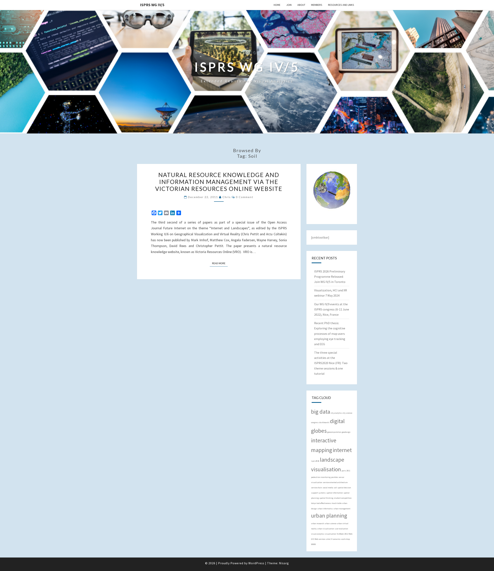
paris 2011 (346, 470)
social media (328, 487)
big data (320, 411)
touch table (337, 503)
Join (289, 5)
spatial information (334, 493)
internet (342, 450)
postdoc (334, 477)
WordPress (256, 563)
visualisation (330, 534)
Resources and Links (341, 5)
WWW (313, 544)
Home (277, 5)
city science (347, 413)
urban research (317, 523)
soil (335, 487)
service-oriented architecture (335, 482)
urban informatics (325, 508)
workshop (345, 539)
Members (316, 5)
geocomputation (334, 432)
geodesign (346, 432)
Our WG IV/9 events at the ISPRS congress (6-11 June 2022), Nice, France (331, 309)
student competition (343, 498)
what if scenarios (333, 539)
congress (315, 422)
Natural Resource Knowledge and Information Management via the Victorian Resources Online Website (218, 181)
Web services (320, 539)
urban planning (329, 515)
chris (226, 197)
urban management (341, 508)
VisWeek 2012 (342, 534)
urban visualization (325, 528)
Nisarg (284, 563)
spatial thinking (326, 498)
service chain (316, 487)
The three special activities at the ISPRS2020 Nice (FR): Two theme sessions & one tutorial (331, 363)
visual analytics (317, 534)
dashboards (324, 422)
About (301, 5)
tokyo (313, 503)
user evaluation (341, 528)
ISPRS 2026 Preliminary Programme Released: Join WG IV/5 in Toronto (329, 276)
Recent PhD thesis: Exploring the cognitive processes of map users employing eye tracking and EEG (329, 333)
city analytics (336, 413)
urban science (330, 523)
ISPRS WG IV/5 (152, 4)
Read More (220, 263)
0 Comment (244, 197)
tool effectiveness (323, 503)
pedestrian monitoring (321, 477)
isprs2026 (315, 461)
